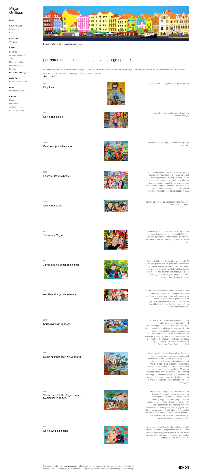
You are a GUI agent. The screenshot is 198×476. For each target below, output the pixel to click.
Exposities (13, 38)
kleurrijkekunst (15, 25)
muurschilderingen (17, 62)
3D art (12, 58)
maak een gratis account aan (69, 43)
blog (11, 32)
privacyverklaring (16, 110)
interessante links (17, 90)
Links (11, 87)
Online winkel (15, 78)
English (12, 20)
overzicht (13, 41)
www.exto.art (71, 466)
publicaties (14, 29)
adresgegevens (16, 106)
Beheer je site (49, 43)
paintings (13, 51)
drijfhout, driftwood (17, 65)
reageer (13, 100)
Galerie (12, 47)
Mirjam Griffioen (16, 10)
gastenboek (14, 103)
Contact (12, 96)
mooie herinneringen (18, 72)
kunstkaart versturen (18, 81)
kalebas (12, 69)
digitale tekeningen (17, 55)
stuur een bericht (50, 76)
